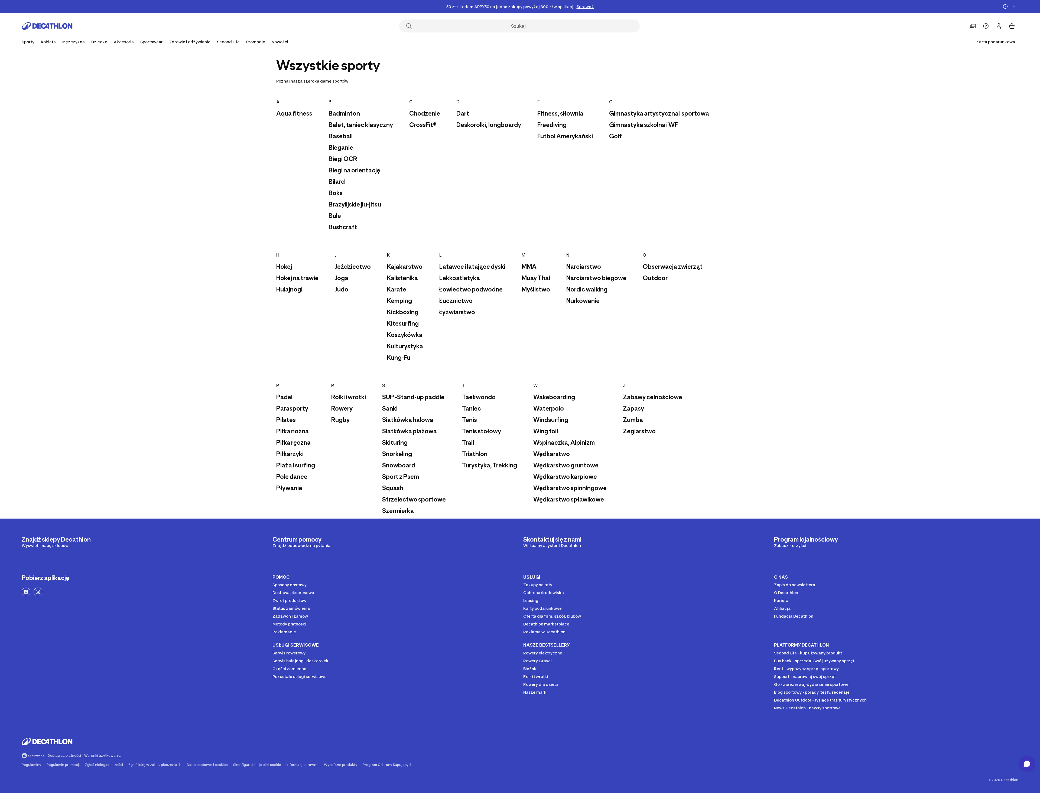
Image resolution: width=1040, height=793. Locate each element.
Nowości (280, 42)
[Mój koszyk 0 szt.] (1011, 25)
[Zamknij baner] (1014, 6)
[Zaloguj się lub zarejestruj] (998, 25)
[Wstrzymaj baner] (1005, 6)
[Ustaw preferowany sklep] (972, 25)
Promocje (255, 42)
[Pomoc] (985, 25)
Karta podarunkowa (995, 42)
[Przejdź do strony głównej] (47, 26)
